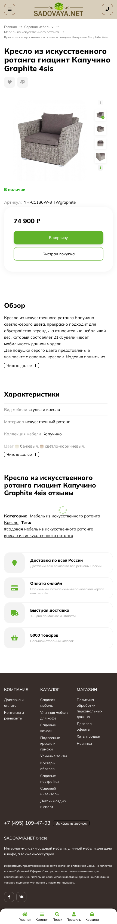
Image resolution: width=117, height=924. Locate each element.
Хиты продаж (88, 736)
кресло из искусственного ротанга (38, 535)
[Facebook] (9, 897)
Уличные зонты (53, 756)
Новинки (84, 743)
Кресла (11, 522)
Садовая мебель (37, 27)
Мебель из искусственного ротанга (31, 32)
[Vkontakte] (21, 897)
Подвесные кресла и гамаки (50, 743)
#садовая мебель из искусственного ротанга (48, 529)
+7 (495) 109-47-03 (27, 823)
